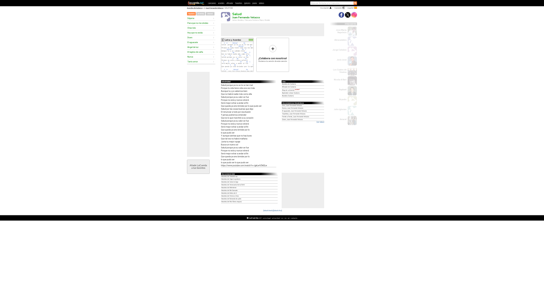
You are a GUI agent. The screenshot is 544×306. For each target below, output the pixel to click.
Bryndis (343, 99)
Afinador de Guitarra (289, 87)
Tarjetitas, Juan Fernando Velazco (293, 114)
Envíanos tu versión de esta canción (273, 53)
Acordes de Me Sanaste (229, 190)
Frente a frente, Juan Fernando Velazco (295, 117)
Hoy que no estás (195, 33)
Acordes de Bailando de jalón (231, 199)
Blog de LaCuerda (291, 90)
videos (261, 3)
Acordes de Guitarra (194, 8)
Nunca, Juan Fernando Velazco (292, 108)
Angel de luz (192, 47)
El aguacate (192, 42)
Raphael (343, 89)
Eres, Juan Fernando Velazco (292, 105)
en (286, 218)
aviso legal (267, 218)
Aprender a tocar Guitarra (290, 93)
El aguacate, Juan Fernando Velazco (294, 111)
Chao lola (191, 28)
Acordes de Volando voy (229, 176)
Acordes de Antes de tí (229, 193)
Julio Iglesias (340, 109)
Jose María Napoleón (341, 31)
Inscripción (324, 8)
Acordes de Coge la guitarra (230, 179)
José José (342, 60)
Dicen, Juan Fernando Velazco (292, 119)
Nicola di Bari (340, 79)
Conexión (338, 8)
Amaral (343, 119)
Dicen (189, 37)
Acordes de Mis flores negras (231, 202)
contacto (294, 218)
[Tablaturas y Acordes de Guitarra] (196, 4)
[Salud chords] (268, 210)
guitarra (247, 3)
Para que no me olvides (197, 23)
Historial (210, 13)
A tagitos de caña (195, 52)
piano (254, 3)
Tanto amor (192, 61)
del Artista (200, 13)
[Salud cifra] (277, 210)
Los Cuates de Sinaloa (340, 71)
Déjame (190, 18)
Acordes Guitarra (288, 96)
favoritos (238, 3)
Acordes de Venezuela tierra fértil (233, 185)
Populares (191, 13)
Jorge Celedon (339, 50)
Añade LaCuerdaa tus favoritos (198, 166)
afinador (229, 3)
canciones (212, 3)
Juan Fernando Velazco (214, 8)
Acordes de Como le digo (229, 182)
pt (288, 218)
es (282, 218)
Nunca (190, 57)
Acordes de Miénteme (228, 188)
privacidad (276, 218)
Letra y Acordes (233, 40)
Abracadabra (340, 40)
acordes (221, 3)
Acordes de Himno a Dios (230, 196)
